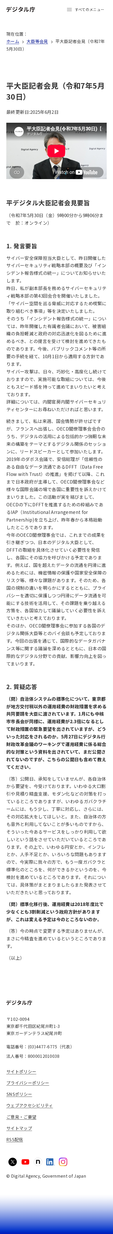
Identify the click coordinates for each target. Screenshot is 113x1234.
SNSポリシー (19, 1094)
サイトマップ (19, 1128)
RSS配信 (14, 1139)
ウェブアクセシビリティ (29, 1105)
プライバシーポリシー (27, 1083)
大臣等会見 (37, 41)
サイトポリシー (21, 1071)
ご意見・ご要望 (21, 1117)
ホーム (12, 41)
